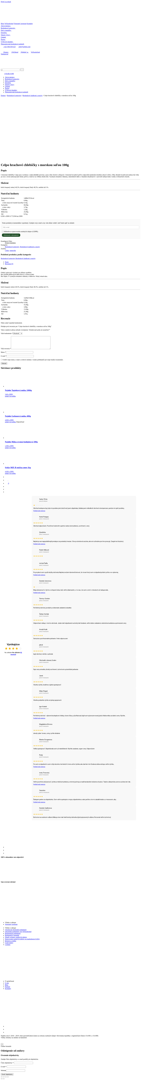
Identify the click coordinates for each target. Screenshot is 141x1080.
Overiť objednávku (7, 1074)
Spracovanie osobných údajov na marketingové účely (22, 939)
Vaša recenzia (6, 348)
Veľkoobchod (8, 23)
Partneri (7, 987)
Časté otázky (9, 943)
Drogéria (8, 83)
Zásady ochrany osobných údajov (16, 937)
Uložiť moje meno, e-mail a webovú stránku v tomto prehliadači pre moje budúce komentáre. (33, 360)
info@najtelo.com (24, 47)
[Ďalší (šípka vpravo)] (4, 1078)
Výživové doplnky (11, 90)
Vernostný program (20, 23)
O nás (7, 983)
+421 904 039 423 (9, 47)
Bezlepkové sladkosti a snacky (33, 95)
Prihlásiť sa (24, 52)
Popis (7, 262)
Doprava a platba (10, 941)
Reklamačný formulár (12, 935)
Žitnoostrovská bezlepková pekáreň (16, 92)
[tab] (72, 262)
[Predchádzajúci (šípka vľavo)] (1, 1078)
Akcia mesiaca (9, 77)
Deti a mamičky (10, 81)
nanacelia (13, 250)
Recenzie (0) (9, 264)
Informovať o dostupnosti (11, 235)
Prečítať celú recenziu (39, 511)
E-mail (3, 356)
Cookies (7, 944)
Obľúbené (14, 52)
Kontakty (30, 23)
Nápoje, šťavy (9, 84)
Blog (2, 23)
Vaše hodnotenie (7, 333)
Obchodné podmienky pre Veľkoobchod (18, 931)
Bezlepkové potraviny (12, 79)
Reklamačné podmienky (13, 933)
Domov (5, 52)
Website (3, 1070)
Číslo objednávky (7, 1063)
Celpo (7, 250)
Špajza (7, 88)
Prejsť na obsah (6, 2)
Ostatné (7, 86)
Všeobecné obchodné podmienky (16, 930)
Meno (3, 352)
